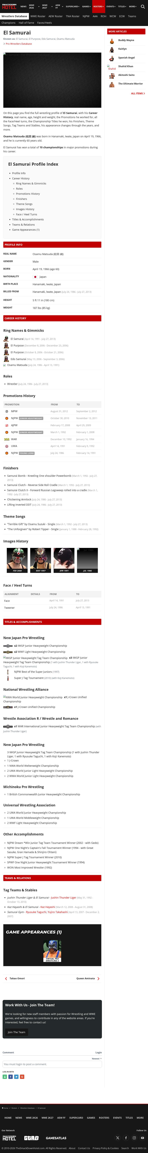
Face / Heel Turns (26, 214)
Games (85, 6)
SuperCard (72, 6)
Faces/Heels (44, 22)
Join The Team (16, 1032)
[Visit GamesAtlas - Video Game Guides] (56, 1138)
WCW (113, 16)
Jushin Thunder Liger (63, 897)
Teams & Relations (23, 224)
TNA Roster (72, 16)
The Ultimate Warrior (130, 83)
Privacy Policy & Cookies (106, 1148)
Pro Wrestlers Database (19, 43)
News (23, 6)
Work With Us (139, 1148)
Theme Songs (24, 204)
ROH (103, 16)
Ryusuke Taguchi (36, 912)
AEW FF (58, 6)
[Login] (5, 1077)
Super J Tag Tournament (29, 678)
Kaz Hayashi (47, 907)
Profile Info (19, 173)
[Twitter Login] (16, 1077)
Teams (132, 16)
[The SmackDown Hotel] (9, 6)
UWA (14, 446)
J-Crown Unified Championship (34, 707)
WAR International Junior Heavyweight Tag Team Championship (54, 726)
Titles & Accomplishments (28, 219)
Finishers (21, 199)
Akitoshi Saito (126, 75)
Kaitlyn (122, 48)
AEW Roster (56, 16)
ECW (122, 16)
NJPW (86, 16)
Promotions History (28, 193)
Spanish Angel (126, 57)
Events (110, 6)
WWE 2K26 (31, 6)
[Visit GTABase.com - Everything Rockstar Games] (31, 1138)
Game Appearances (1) (25, 229)
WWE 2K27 (44, 6)
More (132, 6)
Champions (8, 22)
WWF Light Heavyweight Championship (39, 651)
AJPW (14, 425)
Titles (121, 6)
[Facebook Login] (10, 1077)
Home (8, 1117)
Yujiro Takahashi (58, 912)
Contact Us (84, 1148)
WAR (14, 439)
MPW (14, 411)
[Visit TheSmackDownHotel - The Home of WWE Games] (9, 1138)
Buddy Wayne (126, 40)
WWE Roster (37, 16)
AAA (95, 16)
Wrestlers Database (14, 16)
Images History (25, 209)
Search (125, 1148)
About (72, 1148)
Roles (19, 188)
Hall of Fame (26, 22)
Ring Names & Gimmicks (31, 183)
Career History (20, 178)
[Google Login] (22, 1077)
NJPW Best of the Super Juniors (33, 671)
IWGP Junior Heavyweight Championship (40, 645)
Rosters (98, 6)
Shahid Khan (125, 66)
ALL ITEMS (137, 93)
